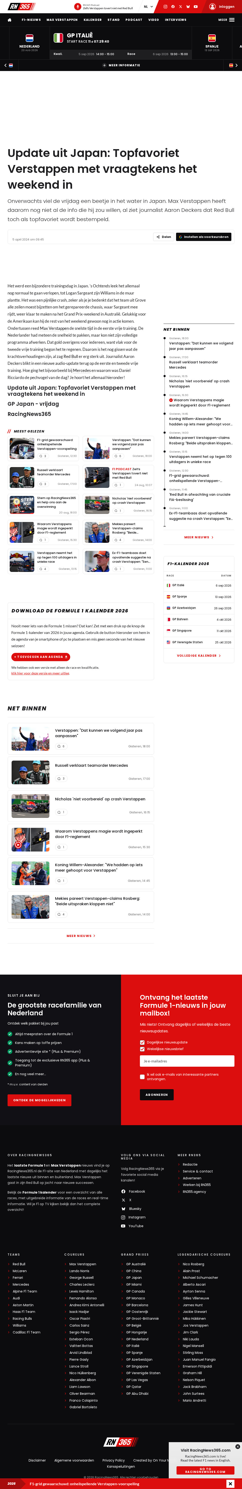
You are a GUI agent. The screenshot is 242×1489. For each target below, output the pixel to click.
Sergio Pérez (79, 1332)
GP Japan (134, 1278)
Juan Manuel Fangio (199, 1360)
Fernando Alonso (83, 1298)
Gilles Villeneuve (196, 1298)
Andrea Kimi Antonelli (86, 1305)
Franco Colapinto (83, 1401)
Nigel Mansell (193, 1346)
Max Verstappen (62, 20)
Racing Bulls (22, 1319)
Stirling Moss (193, 1353)
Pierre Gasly (79, 1360)
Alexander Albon (82, 1380)
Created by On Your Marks (155, 1460)
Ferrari (18, 1278)
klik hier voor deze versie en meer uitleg (40, 673)
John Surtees (193, 1394)
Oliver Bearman (82, 1394)
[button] (29, 43)
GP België (133, 1326)
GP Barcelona (137, 1305)
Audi (16, 1298)
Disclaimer (37, 1460)
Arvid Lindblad (80, 1353)
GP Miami (134, 1285)
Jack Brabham (195, 1387)
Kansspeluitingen (121, 1466)
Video (153, 20)
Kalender (93, 20)
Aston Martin (23, 1305)
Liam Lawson (79, 1387)
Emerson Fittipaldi (197, 1366)
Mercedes (82, 370)
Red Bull (71, 356)
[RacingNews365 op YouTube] (195, 6)
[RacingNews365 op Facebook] (173, 6)
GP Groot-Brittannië (142, 1319)
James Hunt (193, 1305)
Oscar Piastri (79, 1319)
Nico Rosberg (193, 1264)
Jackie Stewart (195, 1312)
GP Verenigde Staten (143, 1373)
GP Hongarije (136, 1332)
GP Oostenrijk (137, 1312)
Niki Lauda (191, 1339)
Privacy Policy (114, 1460)
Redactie (190, 1165)
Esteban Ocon (81, 1339)
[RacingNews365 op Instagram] (165, 6)
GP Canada (135, 1291)
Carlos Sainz (79, 1326)
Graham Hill (192, 1373)
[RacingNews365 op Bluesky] (188, 6)
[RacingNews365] (22, 6)
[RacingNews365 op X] (180, 6)
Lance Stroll (78, 1366)
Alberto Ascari (194, 1285)
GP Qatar (133, 1387)
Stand (114, 20)
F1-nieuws (31, 20)
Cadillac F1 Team (26, 1332)
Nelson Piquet (194, 1380)
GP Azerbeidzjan (139, 1360)
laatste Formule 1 (30, 1165)
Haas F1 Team (24, 1312)
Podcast (134, 20)
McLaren (20, 1271)
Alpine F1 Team (25, 1291)
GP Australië (136, 1264)
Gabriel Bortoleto (83, 1407)
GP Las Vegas (137, 1380)
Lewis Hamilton (81, 1291)
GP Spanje (134, 1353)
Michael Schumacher (200, 1278)
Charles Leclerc (82, 1285)
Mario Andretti (194, 1401)
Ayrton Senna (194, 1291)
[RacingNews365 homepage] (10, 19)
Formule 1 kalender (39, 1192)
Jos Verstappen (195, 1326)
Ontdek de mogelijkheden (39, 1100)
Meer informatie (124, 65)
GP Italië (132, 1346)
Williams (19, 1326)
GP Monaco (135, 1298)
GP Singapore (137, 1366)
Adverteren (192, 1178)
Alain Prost (191, 1271)
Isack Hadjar (79, 1312)
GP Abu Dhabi (137, 1394)
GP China (133, 1271)
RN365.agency (194, 1192)
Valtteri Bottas (81, 1346)
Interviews (176, 20)
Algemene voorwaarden (74, 1460)
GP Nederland (137, 1339)
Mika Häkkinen (194, 1319)
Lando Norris (79, 1271)
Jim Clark (190, 1332)
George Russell (81, 1278)
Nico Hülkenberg (82, 1373)
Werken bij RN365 (197, 1185)
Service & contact (198, 1171)
